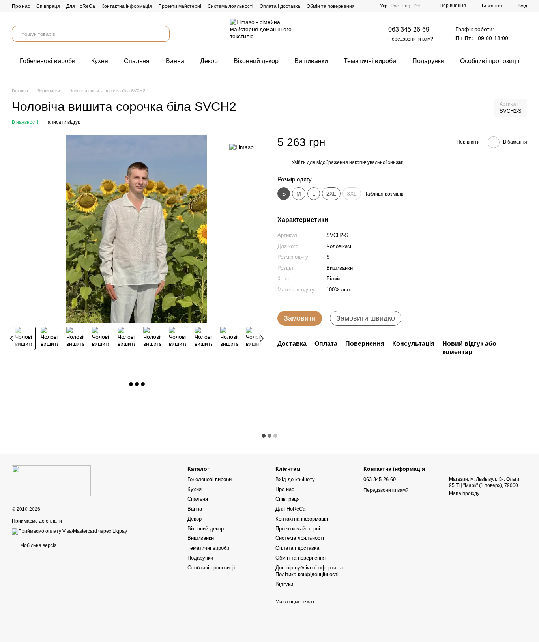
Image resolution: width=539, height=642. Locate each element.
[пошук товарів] (162, 34)
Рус (395, 6)
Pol (417, 6)
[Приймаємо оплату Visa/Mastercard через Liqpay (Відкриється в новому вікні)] (69, 531)
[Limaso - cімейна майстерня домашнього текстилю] (51, 480)
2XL (331, 193)
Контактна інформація (126, 6)
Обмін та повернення (331, 6)
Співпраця (48, 6)
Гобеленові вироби (47, 61)
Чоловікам (338, 246)
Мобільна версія (38, 545)
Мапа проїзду (464, 493)
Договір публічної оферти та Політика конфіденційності (309, 571)
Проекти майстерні (179, 6)
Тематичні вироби (370, 61)
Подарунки (428, 61)
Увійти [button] (299, 163)
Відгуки (284, 584)
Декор (209, 61)
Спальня (137, 61)
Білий (333, 279)
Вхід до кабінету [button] (295, 479)
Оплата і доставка (280, 6)
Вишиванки (311, 61)
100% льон (339, 290)
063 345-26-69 (408, 29)
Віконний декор (256, 61)
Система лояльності (230, 6)
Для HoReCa (80, 6)
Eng (406, 6)
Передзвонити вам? (410, 39)
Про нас (21, 6)
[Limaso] (241, 147)
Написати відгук (62, 122)
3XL (352, 193)
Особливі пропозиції (489, 61)
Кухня (99, 61)
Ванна (175, 61)
